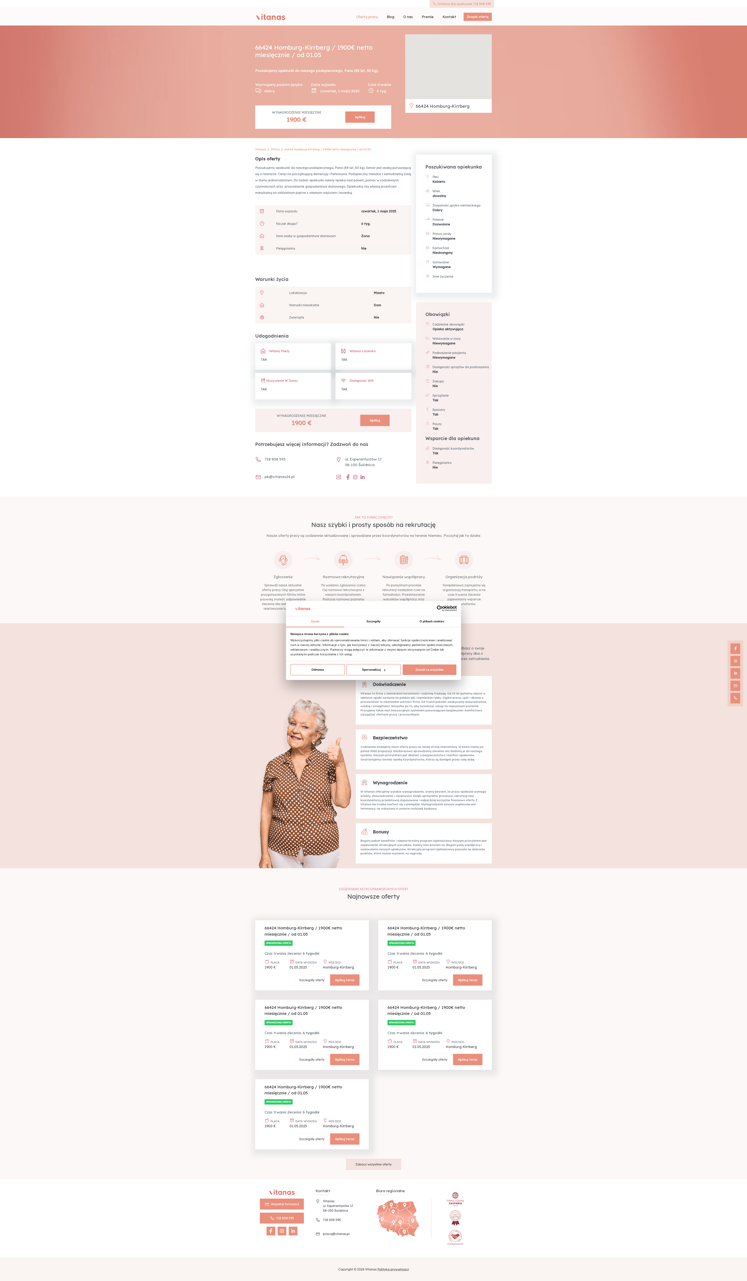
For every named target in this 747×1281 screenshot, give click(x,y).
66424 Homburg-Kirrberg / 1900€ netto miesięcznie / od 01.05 (327, 149)
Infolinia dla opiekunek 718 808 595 (464, 4)
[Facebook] (735, 648)
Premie (428, 17)
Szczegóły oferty (311, 980)
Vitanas (260, 149)
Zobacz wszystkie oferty (373, 1164)
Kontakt (449, 17)
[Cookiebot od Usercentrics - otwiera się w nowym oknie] (440, 608)
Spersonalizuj (371, 669)
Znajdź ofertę (477, 17)
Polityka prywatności (393, 1269)
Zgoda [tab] (315, 621)
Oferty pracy (367, 17)
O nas (408, 17)
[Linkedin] (735, 673)
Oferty (275, 149)
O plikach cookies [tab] (432, 621)
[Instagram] (735, 661)
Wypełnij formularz (285, 1204)
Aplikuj (360, 117)
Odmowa (317, 669)
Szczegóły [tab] (373, 621)
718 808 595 (285, 1218)
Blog (390, 17)
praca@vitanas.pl (336, 1234)
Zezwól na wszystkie (430, 669)
